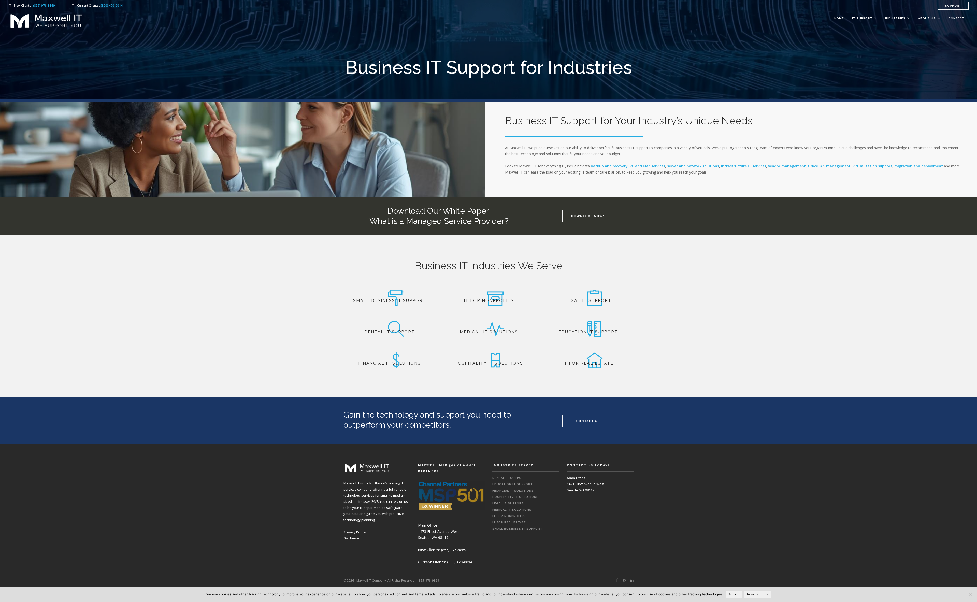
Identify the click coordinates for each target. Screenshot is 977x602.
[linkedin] (632, 580)
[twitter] (624, 580)
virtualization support (872, 166)
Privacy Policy (354, 532)
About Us (927, 18)
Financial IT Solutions (513, 490)
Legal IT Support (508, 503)
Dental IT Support (509, 478)
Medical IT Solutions (511, 509)
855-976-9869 (429, 580)
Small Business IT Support (517, 529)
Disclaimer (352, 538)
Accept (734, 594)
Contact (956, 18)
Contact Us (588, 421)
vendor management (787, 166)
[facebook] (617, 580)
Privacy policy (757, 594)
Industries (895, 18)
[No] (970, 594)
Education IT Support (512, 484)
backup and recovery (609, 166)
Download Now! (587, 216)
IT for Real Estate (509, 522)
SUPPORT (953, 5)
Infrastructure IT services (743, 166)
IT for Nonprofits (509, 516)
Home (839, 18)
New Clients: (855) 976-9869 (442, 549)
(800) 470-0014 (112, 5)
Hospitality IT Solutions (515, 497)
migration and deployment (918, 166)
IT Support (862, 18)
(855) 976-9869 (44, 5)
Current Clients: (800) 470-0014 (445, 562)
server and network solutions (693, 166)
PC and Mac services (647, 166)
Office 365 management (829, 166)
